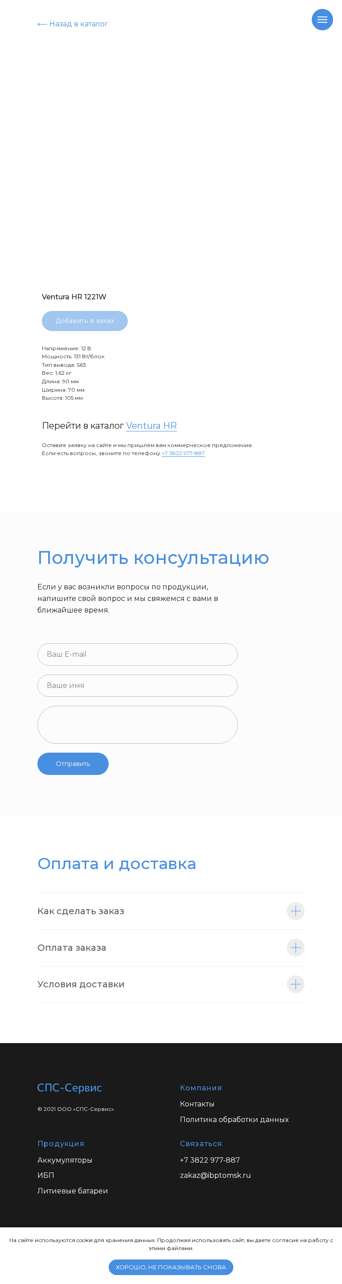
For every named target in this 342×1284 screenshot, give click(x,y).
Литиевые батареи (72, 1191)
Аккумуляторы (65, 1160)
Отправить (73, 764)
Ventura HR (151, 425)
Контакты (197, 1104)
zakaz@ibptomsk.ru (215, 1175)
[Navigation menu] (322, 20)
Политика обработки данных (234, 1119)
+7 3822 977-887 (183, 453)
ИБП (45, 1175)
